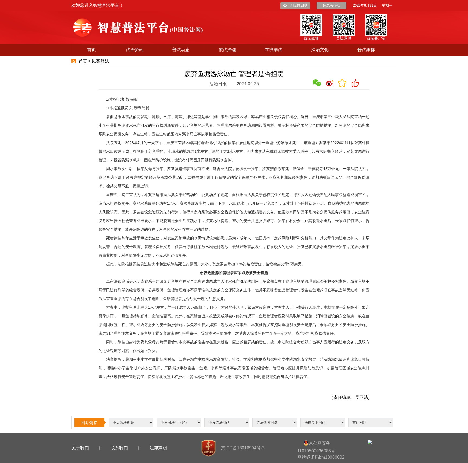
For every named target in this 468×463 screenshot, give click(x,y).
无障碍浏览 (298, 6)
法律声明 (158, 448)
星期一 (387, 6)
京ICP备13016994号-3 (243, 448)
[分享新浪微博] (329, 83)
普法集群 (366, 49)
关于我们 (80, 448)
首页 (91, 49)
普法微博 (343, 38)
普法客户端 (376, 38)
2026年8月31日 (365, 6)
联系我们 (119, 448)
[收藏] (342, 83)
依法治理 (227, 49)
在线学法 (273, 49)
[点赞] (355, 83)
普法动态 (181, 49)
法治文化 (320, 49)
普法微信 (311, 38)
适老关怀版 (331, 6)
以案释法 (100, 61)
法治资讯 (134, 49)
